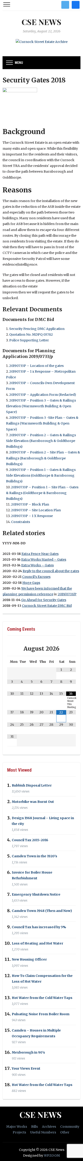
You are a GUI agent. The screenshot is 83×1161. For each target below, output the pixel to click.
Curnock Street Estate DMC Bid (47, 606)
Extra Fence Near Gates (40, 554)
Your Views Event (26, 1069)
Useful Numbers (43, 1132)
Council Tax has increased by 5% (39, 927)
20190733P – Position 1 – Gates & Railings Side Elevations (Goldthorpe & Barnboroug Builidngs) (41, 475)
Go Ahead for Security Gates (43, 600)
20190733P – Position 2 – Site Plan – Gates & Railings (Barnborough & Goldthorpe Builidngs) (43, 458)
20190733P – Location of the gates (36, 366)
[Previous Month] (12, 649)
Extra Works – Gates (37, 565)
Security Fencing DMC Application (37, 329)
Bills (34, 1126)
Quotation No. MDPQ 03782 (31, 334)
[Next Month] (71, 649)
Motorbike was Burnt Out (33, 802)
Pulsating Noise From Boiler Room (40, 1014)
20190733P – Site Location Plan (36, 510)
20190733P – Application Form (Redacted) (42, 395)
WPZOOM (52, 1155)
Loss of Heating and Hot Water (37, 943)
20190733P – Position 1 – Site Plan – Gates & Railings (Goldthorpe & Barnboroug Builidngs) (42, 493)
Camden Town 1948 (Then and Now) (42, 911)
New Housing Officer (29, 960)
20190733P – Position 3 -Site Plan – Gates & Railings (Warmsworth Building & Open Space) (42, 423)
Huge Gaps (31, 583)
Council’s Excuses (36, 577)
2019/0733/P (67, 594)
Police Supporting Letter (29, 340)
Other (64, 1132)
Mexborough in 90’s (28, 1052)
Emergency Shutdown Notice (36, 894)
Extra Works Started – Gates (43, 559)
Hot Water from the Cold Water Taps (42, 998)
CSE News (41, 22)
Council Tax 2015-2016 (30, 840)
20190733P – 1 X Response (32, 516)
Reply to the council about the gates (51, 571)
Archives (49, 1126)
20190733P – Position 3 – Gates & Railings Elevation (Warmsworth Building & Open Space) (41, 406)
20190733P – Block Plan (30, 504)
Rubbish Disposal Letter (32, 785)
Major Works (16, 1126)
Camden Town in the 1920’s (34, 856)
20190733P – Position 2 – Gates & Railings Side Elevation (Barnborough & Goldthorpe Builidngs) (41, 441)
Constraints (20, 522)
